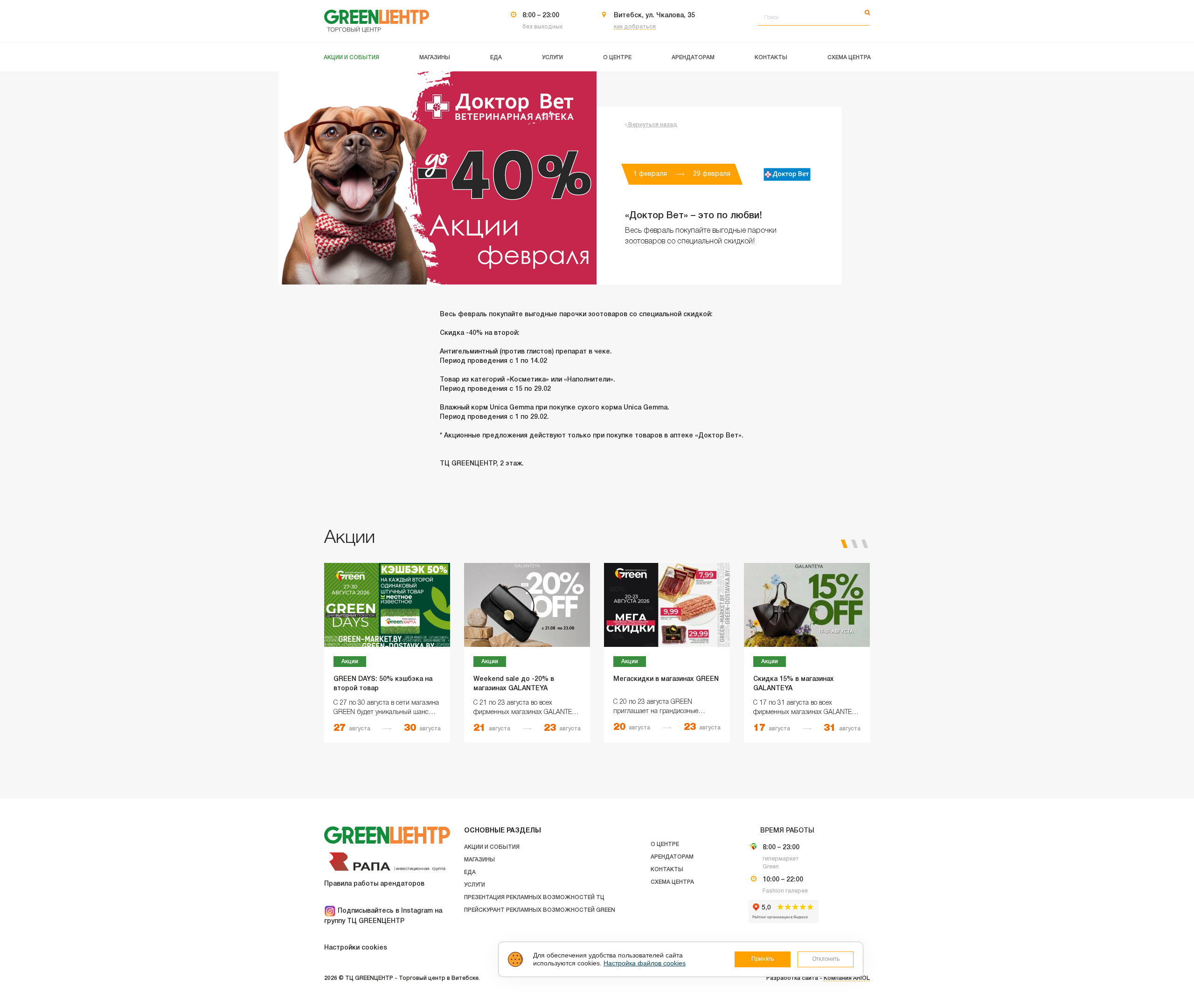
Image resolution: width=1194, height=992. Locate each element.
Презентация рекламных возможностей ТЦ (534, 897)
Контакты (667, 869)
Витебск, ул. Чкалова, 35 (654, 16)
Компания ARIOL (847, 978)
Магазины (479, 859)
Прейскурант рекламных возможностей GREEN (539, 910)
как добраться (635, 26)
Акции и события (492, 847)
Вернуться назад (652, 124)
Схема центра (672, 882)
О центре (665, 844)
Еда (470, 872)
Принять (762, 959)
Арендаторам (672, 857)
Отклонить (826, 959)
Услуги (474, 885)
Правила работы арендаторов (374, 884)
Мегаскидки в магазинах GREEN (666, 679)
